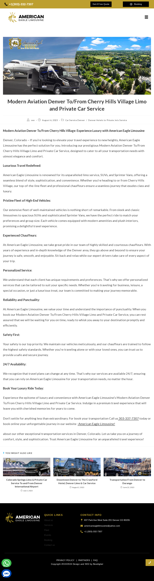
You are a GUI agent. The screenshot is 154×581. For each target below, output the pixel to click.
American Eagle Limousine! (96, 424)
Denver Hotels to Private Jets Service (107, 120)
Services (48, 525)
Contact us (49, 545)
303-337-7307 (128, 418)
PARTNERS (84, 560)
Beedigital (98, 564)
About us (48, 520)
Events (47, 535)
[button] (146, 17)
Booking (48, 540)
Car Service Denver (75, 120)
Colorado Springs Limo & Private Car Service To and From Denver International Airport (26, 483)
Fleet (46, 530)
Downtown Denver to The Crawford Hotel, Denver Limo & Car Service (77, 481)
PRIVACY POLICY (65, 560)
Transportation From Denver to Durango (127, 481)
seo (33, 120)
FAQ (95, 560)
